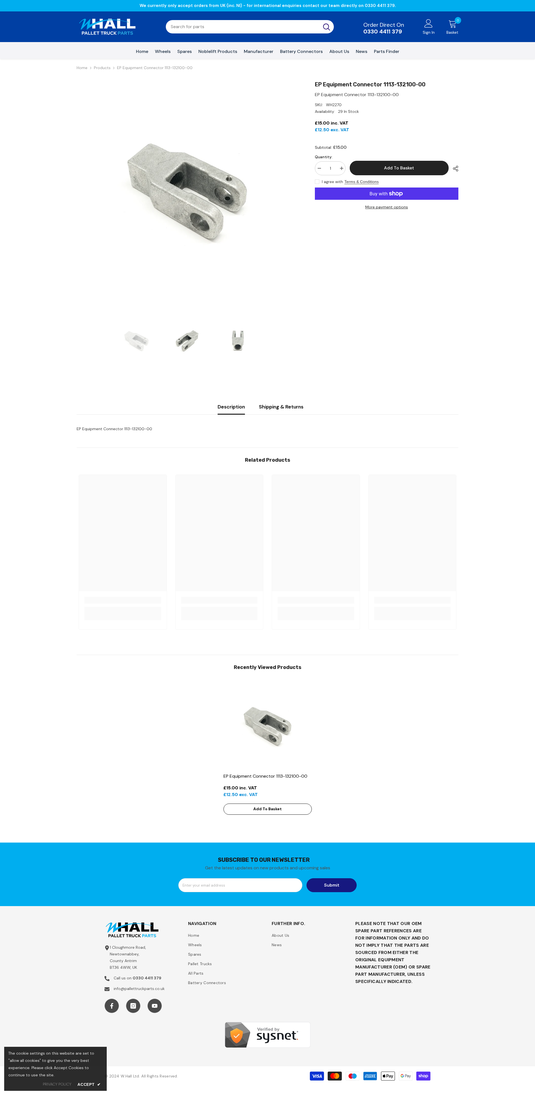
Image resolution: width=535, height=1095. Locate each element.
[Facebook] (111, 1006)
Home (82, 67)
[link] (122, 600)
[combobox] (242, 26)
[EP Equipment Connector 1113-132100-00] (267, 726)
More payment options (386, 207)
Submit (331, 885)
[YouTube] (154, 1006)
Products (102, 67)
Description (231, 406)
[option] (187, 191)
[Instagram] (133, 1006)
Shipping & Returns (281, 406)
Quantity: (323, 156)
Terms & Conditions (361, 181)
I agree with (332, 181)
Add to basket (399, 168)
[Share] (453, 168)
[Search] (250, 26)
